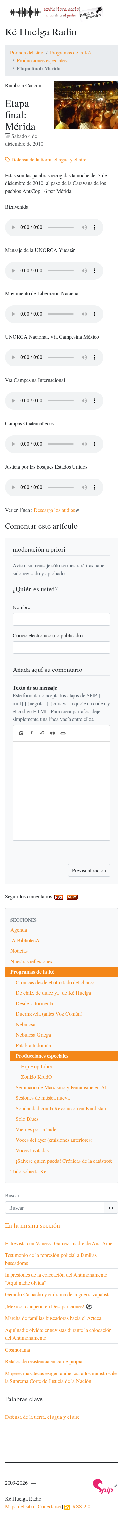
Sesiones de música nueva (43, 1097)
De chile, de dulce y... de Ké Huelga (53, 992)
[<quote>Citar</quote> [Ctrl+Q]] (52, 733)
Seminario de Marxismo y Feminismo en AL (62, 1087)
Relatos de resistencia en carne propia (43, 1361)
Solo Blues (27, 1118)
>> (111, 1207)
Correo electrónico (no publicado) (48, 635)
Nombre (21, 607)
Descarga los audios (54, 509)
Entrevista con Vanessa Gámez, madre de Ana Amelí (60, 1243)
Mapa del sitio (19, 1506)
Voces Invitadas (32, 1150)
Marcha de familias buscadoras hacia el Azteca (53, 1317)
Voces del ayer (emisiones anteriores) (54, 1139)
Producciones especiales (42, 60)
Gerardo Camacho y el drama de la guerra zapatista (58, 1294)
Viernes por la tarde (36, 1129)
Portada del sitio (26, 52)
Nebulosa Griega (33, 1034)
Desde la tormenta (34, 1003)
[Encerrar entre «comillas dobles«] (63, 733)
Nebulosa (25, 1024)
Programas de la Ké (70, 52)
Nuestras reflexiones (31, 961)
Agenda (18, 929)
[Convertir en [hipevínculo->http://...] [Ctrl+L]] (42, 733)
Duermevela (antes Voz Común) (49, 1013)
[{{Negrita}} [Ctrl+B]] (20, 733)
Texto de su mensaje (35, 687)
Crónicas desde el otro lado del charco (55, 982)
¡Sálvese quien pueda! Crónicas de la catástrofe (64, 1160)
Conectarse (49, 1506)
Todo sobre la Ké (28, 1171)
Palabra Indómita (33, 1045)
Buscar (12, 1195)
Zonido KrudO (36, 1076)
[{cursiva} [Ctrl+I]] (31, 733)
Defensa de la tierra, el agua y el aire (48, 159)
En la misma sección (32, 1225)
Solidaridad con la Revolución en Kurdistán (61, 1108)
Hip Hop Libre (36, 1066)
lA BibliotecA (25, 940)
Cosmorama (17, 1349)
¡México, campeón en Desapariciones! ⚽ (48, 1306)
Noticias (19, 950)
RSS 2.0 (80, 1506)
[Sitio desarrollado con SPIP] (105, 1485)
